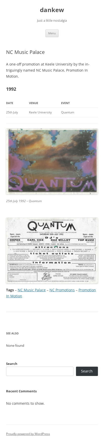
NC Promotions (62, 290)
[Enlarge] (91, 135)
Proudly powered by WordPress (28, 434)
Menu (52, 33)
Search (11, 363)
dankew (52, 10)
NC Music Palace (32, 290)
